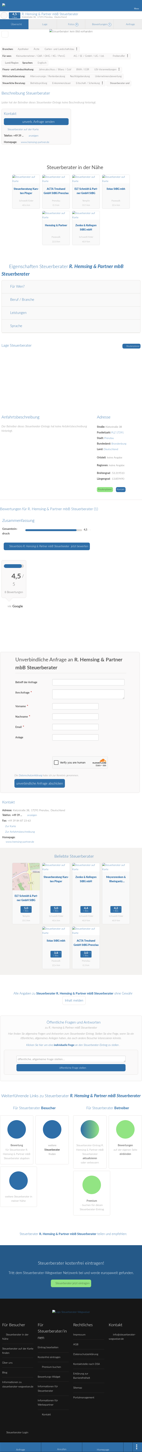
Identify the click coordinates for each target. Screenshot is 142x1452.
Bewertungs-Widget (49, 1376)
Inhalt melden (74, 1000)
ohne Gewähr (123, 993)
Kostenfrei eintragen (49, 1357)
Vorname (20, 706)
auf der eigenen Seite (125, 1149)
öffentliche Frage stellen (72, 1067)
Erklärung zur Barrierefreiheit (81, 1375)
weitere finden (52, 1149)
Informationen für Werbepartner (48, 1402)
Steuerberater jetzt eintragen (72, 1283)
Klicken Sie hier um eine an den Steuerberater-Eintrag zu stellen (72, 1045)
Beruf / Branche (21, 300)
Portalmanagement (83, 1397)
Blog (4, 1372)
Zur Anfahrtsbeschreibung (20, 831)
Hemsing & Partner (56, 225)
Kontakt (120, 489)
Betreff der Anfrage (26, 682)
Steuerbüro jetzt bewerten (48, 546)
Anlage (19, 737)
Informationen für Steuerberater (48, 1388)
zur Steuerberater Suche (4, 15)
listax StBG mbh (116, 189)
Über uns (7, 1362)
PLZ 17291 (117, 432)
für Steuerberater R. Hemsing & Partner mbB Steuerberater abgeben (16, 1152)
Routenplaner (133, 346)
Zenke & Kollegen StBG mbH (86, 227)
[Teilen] (128, 1447)
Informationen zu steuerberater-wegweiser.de (17, 1384)
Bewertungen (100, 24)
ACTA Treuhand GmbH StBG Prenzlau (56, 191)
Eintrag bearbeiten (48, 1347)
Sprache (15, 326)
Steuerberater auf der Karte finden (17, 1350)
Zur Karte (10, 826)
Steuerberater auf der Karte (23, 129)
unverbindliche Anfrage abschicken (39, 783)
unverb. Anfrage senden (38, 121)
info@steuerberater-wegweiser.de (122, 1336)
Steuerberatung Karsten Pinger (26, 191)
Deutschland (111, 449)
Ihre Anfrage (22, 692)
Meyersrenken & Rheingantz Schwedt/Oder (116, 880)
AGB (75, 1344)
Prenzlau (109, 438)
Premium (134, 171)
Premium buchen (51, 1367)
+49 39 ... (18, 135)
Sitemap (77, 1387)
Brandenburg (118, 443)
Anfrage (130, 24)
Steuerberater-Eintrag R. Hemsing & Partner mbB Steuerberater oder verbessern (90, 1154)
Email (18, 727)
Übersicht (16, 24)
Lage (44, 24)
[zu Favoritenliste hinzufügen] (4, 34)
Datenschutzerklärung (30, 775)
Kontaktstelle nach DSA (86, 1364)
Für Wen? (17, 286)
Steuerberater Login (17, 1432)
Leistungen (17, 313)
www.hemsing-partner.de (35, 142)
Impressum (79, 1334)
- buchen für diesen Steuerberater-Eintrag (92, 1205)
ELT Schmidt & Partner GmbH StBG (86, 191)
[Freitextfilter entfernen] (125, 5)
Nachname (21, 716)
